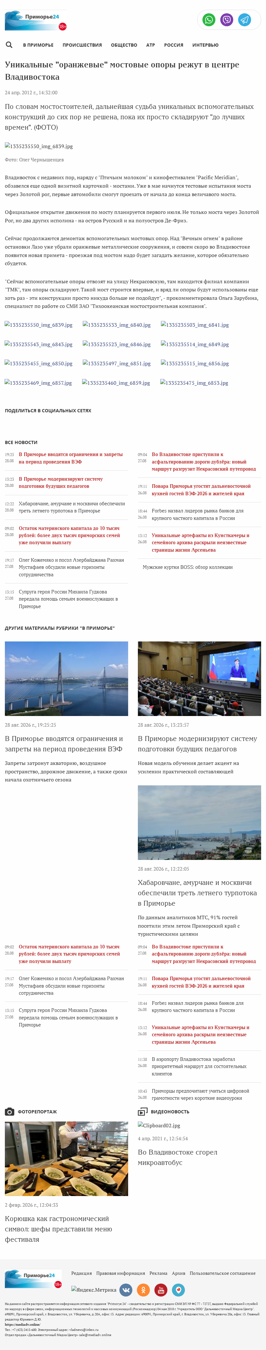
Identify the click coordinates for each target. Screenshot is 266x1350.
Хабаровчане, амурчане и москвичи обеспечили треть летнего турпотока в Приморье (197, 893)
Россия (173, 45)
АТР (150, 45)
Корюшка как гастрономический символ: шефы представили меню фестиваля (58, 1229)
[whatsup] (208, 19)
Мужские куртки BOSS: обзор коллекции (188, 567)
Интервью (205, 45)
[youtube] (160, 1290)
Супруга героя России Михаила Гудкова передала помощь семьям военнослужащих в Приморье (68, 599)
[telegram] (244, 19)
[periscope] (178, 1290)
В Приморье (38, 45)
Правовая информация (120, 1273)
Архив (178, 1273)
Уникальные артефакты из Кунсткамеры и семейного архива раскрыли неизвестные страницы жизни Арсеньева (200, 543)
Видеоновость (170, 1112)
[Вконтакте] (125, 1290)
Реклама (158, 1273)
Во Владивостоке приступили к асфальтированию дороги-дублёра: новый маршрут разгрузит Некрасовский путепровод (204, 462)
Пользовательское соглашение (223, 1273)
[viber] (226, 19)
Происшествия (82, 45)
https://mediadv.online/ (22, 1324)
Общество (124, 45)
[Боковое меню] (9, 45)
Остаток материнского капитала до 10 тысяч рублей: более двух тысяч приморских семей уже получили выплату (69, 536)
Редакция (81, 1273)
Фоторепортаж (37, 1112)
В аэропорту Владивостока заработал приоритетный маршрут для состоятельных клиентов (199, 1066)
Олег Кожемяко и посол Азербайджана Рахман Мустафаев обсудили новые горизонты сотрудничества (71, 567)
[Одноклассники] (143, 1290)
